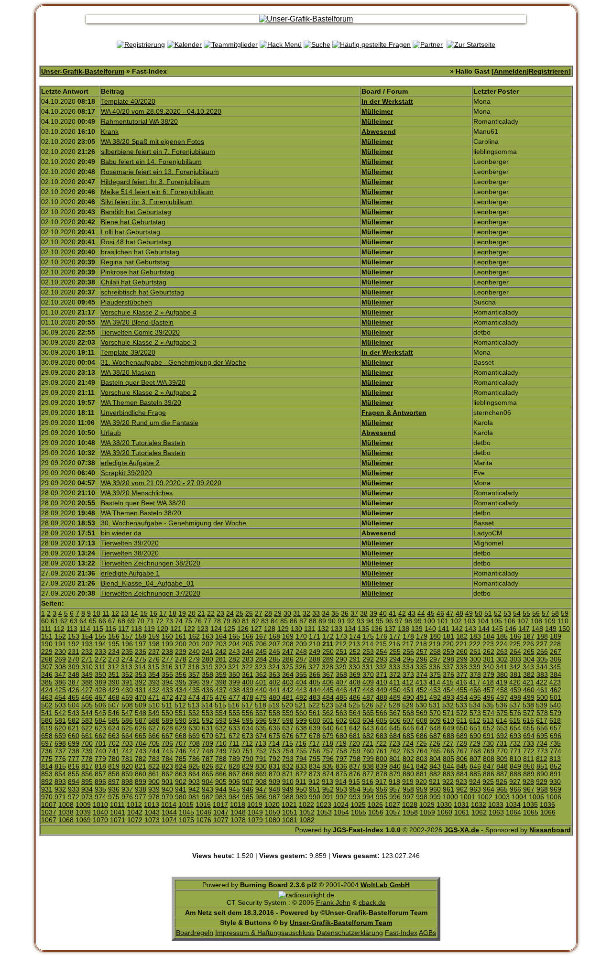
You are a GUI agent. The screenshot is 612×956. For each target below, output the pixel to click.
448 (368, 690)
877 (368, 774)
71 (150, 621)
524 (341, 705)
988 (288, 797)
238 (167, 651)
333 (394, 667)
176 (381, 636)
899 (140, 781)
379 (488, 674)
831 (274, 766)
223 (488, 644)
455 (462, 690)
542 (60, 713)
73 (169, 621)
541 (47, 713)
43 (411, 613)
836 (341, 766)
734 (541, 743)
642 (355, 728)
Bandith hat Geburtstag (136, 212)
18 (172, 613)
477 (234, 697)
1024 (341, 804)
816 (73, 766)
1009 (83, 804)
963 (475, 789)
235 (127, 651)
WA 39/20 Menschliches (137, 493)
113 (71, 628)
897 (114, 781)
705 (154, 743)
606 (395, 720)
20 (192, 613)
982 (207, 797)
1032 (478, 804)
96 (389, 621)
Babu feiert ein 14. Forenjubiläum (151, 161)
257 (421, 651)
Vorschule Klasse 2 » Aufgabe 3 (149, 342)
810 (515, 758)
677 (301, 735)
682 (368, 735)
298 (448, 659)
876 (355, 774)
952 (328, 789)
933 (73, 789)
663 (114, 735)
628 (167, 728)
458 (502, 690)
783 (154, 758)
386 (60, 682)
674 (261, 735)
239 (180, 651)
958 (408, 789)
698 (60, 743)
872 (301, 774)
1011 (117, 804)
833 (301, 766)
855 (73, 774)
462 (555, 690)
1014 (168, 804)
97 (399, 621)
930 (555, 781)
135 (363, 628)
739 (87, 751)
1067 (48, 820)
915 (354, 781)
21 (201, 613)
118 (136, 628)
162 (194, 636)
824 (180, 766)
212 (341, 644)
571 (448, 713)
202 (207, 644)
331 (367, 667)
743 (140, 751)
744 (154, 751)
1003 (502, 797)
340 (488, 667)
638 (301, 728)
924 (475, 781)
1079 (255, 820)
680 (341, 735)
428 (100, 690)
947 (261, 789)
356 (180, 674)
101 (442, 621)
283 (247, 659)
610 (448, 720)
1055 (358, 812)
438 (234, 690)
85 (284, 621)
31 (297, 613)
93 (360, 621)
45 (431, 613)
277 (167, 659)
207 (274, 644)
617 (541, 720)
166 (247, 636)
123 (202, 628)
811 (528, 758)
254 (381, 651)
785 (180, 758)
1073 (152, 820)
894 (73, 781)
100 (429, 621)
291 (355, 659)
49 (469, 613)
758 (341, 751)
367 (328, 674)
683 (381, 735)
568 (408, 713)
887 (502, 774)
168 (274, 636)
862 (167, 774)
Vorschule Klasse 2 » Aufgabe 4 (149, 312)
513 (193, 705)
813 (555, 758)
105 (496, 621)
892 (47, 781)
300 (475, 659)
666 (154, 735)
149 (551, 628)
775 (47, 758)
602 (341, 720)
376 (448, 674)
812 (541, 758)
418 (488, 682)
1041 (117, 812)
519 (274, 705)
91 (341, 621)
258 (435, 651)
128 (269, 628)
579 (555, 713)
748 (207, 751)
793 (288, 758)
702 (114, 743)
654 (515, 728)
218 (421, 644)
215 (381, 644)
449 (381, 690)
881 (421, 774)
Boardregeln (194, 932)
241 (207, 651)
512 (180, 705)
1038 (66, 812)
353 (140, 674)
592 (207, 720)
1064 (513, 812)
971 (60, 797)
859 (127, 774)
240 (194, 651)
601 (328, 720)
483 (314, 697)
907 (247, 781)
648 (435, 728)
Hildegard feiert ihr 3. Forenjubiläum (155, 181)
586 (127, 720)
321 (234, 667)
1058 (410, 812)
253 (368, 651)
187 (529, 636)
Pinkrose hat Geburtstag (138, 272)
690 (475, 735)
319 (207, 667)
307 (47, 667)
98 (408, 621)
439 (247, 690)
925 (488, 781)
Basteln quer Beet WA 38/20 (143, 503)
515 (220, 705)
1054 (341, 812)
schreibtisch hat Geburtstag (142, 292)
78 (217, 621)
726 (434, 743)
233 (100, 651)
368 (341, 674)
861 (154, 774)
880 (408, 774)
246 (274, 651)
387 (73, 682)
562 (328, 713)
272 (100, 659)
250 (328, 651)
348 (73, 674)
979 (167, 797)
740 (100, 751)
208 (288, 644)
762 (395, 751)
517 (247, 705)
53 (507, 613)
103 (469, 621)
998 (421, 797)
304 (529, 659)
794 (301, 758)
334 (408, 667)
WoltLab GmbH (385, 885)
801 (395, 758)
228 (555, 644)
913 (327, 781)
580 (47, 720)
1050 (272, 812)
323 (260, 667)
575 (502, 713)
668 (180, 735)
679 (328, 735)
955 (368, 789)
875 (341, 774)
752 (261, 751)
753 (274, 751)
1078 (238, 820)
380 (502, 674)
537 (515, 705)
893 (60, 781)
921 (434, 781)
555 (234, 713)
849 (515, 766)
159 (154, 636)
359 (221, 674)
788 (221, 758)
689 (462, 735)
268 (47, 659)
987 (274, 797)
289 (328, 659)
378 (475, 674)
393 (154, 682)
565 (368, 713)
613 (488, 720)
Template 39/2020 (128, 352)
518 (260, 705)
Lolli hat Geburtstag (130, 232)
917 (381, 781)
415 (448, 682)
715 (287, 743)
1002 (484, 797)
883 (448, 774)
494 (462, 697)
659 (60, 735)
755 (301, 751)
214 (367, 644)
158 (140, 636)
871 (288, 774)
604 (368, 720)
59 (564, 613)
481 (288, 697)
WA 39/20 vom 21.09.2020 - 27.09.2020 (161, 483)
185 (502, 636)
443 (301, 690)
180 (435, 636)
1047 (221, 812)
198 (154, 644)
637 (288, 728)
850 (529, 766)
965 (502, 789)
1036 (547, 804)
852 (555, 766)
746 (180, 751)
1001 (467, 797)
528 (394, 705)
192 (73, 644)
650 (462, 728)
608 (421, 720)
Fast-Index (401, 932)
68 (121, 621)
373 (408, 674)
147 (524, 628)
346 (47, 674)
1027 (392, 804)
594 (234, 720)
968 (542, 789)
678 (314, 735)
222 (475, 644)
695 (542, 735)
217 (408, 644)
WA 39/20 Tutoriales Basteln (143, 452)
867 (234, 774)
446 (341, 690)
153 (73, 636)
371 (381, 674)
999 (435, 797)
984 (234, 797)
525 (354, 705)
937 (127, 789)
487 (368, 697)
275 (140, 659)
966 (515, 789)
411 (394, 682)
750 (234, 751)
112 (59, 628)
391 (127, 682)
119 (149, 628)
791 (261, 758)
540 (555, 705)
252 (355, 651)
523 (327, 705)
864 (194, 774)
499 (529, 697)
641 (341, 728)
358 (207, 674)
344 (541, 667)
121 (176, 628)
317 (180, 667)
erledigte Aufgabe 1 (130, 573)
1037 (48, 812)
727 (448, 743)
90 (332, 621)
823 (167, 766)
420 (515, 682)
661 (87, 735)
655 (529, 728)
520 (287, 705)
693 (515, 735)
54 (517, 613)
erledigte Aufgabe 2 (130, 463)
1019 (254, 804)
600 (314, 720)
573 (475, 713)
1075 (186, 820)
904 (207, 781)
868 (247, 774)
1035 (530, 804)
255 (395, 651)
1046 (203, 812)
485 (341, 697)
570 (435, 713)
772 (529, 751)
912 (314, 781)
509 (140, 705)
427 (87, 690)
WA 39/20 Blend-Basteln (137, 322)
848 (502, 766)
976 (127, 797)
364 (288, 674)
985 (247, 797)
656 (542, 728)
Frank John (333, 902)
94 (370, 621)
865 (207, 774)
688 (448, 735)
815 (60, 766)
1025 (358, 804)
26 (249, 613)
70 (140, 621)
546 (114, 713)
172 (328, 636)
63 (73, 621)
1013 (151, 804)
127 (256, 628)
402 (274, 682)
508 (127, 705)
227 (541, 644)
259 (448, 651)
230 (60, 651)
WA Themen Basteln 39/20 (141, 402)
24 (230, 613)
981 (194, 797)
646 (408, 728)
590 (180, 720)
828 (234, 766)
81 (246, 621)
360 (234, 674)
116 (110, 628)
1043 (152, 812)
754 (288, 751)
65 (93, 621)
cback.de (372, 902)
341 (501, 667)
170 (301, 636)
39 (373, 613)
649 (448, 728)
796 (328, 758)
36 (345, 613)
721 (367, 743)
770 (502, 751)
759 (355, 751)
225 (515, 644)
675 (274, 735)
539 (541, 705)
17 (163, 613)
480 (274, 697)
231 (73, 651)
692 (502, 735)
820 (127, 766)
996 (395, 797)
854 (60, 774)
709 (207, 743)
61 (54, 621)
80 (236, 621)
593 (221, 720)
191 (60, 644)
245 (261, 651)
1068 (66, 820)
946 (247, 789)
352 (127, 674)
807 (475, 758)
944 (221, 789)
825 (194, 766)
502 (47, 705)
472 (167, 697)
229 (47, 651)
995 (381, 797)
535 (488, 705)
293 (381, 659)
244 (247, 651)
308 (60, 667)
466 (87, 697)
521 (300, 705)
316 (167, 667)
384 (555, 674)
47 (450, 613)
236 (140, 651)
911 (300, 781)
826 (207, 766)
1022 (306, 804)
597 (274, 720)
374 (421, 674)
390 (114, 682)
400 (247, 682)
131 (310, 628)
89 (322, 621)
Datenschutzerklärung (350, 932)
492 (435, 697)
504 (73, 705)
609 (435, 720)
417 (475, 682)
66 (102, 621)
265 (529, 651)
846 (475, 766)
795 (314, 758)
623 (100, 728)
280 (207, 659)
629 (180, 728)
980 (180, 797)
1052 (307, 812)
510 (154, 705)
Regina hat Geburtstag (135, 262)
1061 (462, 812)
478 (247, 697)
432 (154, 690)
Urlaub (111, 432)
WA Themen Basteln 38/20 (141, 513)
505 (87, 705)
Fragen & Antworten (393, 412)
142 (457, 628)
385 (47, 682)
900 (154, 781)
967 (529, 789)
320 (220, 667)
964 (488, 789)
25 (239, 613)
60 (45, 621)
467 (100, 697)
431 (140, 690)
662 (100, 735)
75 (188, 621)
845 (462, 766)
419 (501, 682)
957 (395, 789)
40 (383, 613)
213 (354, 644)
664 (127, 735)
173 (341, 636)
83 (265, 621)
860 (140, 774)
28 (268, 613)
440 (261, 690)
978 (154, 797)
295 (408, 659)
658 (47, 735)
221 (461, 644)
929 (541, 781)
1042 (134, 812)
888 (515, 774)
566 (381, 713)
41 (392, 613)
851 (542, 766)
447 (355, 690)
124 (216, 628)
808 (488, 758)
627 (154, 728)
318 (193, 667)
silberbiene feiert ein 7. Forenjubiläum (158, 151)
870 (274, 774)
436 (207, 690)
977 (140, 797)
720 (354, 743)
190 (47, 644)
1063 (496, 812)
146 (510, 628)
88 (313, 621)
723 (394, 743)
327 (314, 667)
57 (545, 613)
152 (60, 636)
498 (515, 697)
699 (73, 743)
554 (221, 713)
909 (274, 781)
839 (381, 766)
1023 (323, 804)
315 (153, 667)
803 (421, 758)
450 (395, 690)
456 (475, 690)
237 (154, 651)
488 (381, 697)
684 (395, 735)
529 (408, 705)
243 (234, 651)
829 (247, 766)
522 (314, 705)
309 (73, 667)
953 (341, 789)
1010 (100, 804)
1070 (100, 820)
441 (274, 690)
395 (180, 682)
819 (114, 766)
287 (301, 659)
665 (140, 735)
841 (408, 766)
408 (355, 682)
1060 (444, 812)
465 (73, 697)
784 (167, 758)
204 (234, 644)
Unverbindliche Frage (133, 412)
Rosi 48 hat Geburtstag (136, 242)
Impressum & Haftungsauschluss (265, 932)
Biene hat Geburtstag (133, 222)
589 (167, 720)
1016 (203, 804)
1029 (427, 804)
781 (127, 758)
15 (144, 613)
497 (502, 697)
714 (274, 743)
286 (288, 659)
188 (542, 636)
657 (555, 728)
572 (462, 713)
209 (301, 644)
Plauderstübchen (126, 302)
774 (555, 751)
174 (355, 636)
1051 (289, 812)
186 (515, 636)
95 (379, 621)
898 (127, 781)
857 (100, 774)
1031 (461, 804)
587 (140, 720)
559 (288, 713)
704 (140, 743)
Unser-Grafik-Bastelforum (82, 71)
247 (288, 651)
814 (47, 766)
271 (87, 659)
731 (501, 743)
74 (179, 621)
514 (207, 705)
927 (515, 781)
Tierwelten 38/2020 (130, 553)
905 (221, 781)
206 (261, 644)
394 (167, 682)
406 (328, 682)
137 (390, 628)
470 (140, 697)
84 (274, 621)
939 (154, 789)
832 (288, 766)
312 (113, 667)
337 (448, 667)
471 (154, 697)
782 (140, 758)
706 (167, 743)
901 (167, 781)
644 (381, 728)
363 (274, 674)
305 (542, 659)
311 (100, 667)
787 (207, 758)
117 (123, 628)
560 (301, 713)
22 (211, 613)
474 (194, 697)
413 (421, 682)
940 (167, 789)
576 (515, 713)
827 (221, 766)
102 (456, 621)
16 (153, 613)
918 (394, 781)
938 (140, 789)
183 (475, 636)
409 (368, 682)
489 (395, 697)
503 (60, 705)
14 (134, 613)
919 (408, 781)
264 (515, 651)
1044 (169, 812)
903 (194, 781)
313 (126, 667)
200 (180, 644)
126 (243, 628)
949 (288, 789)
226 (528, 644)
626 (140, 728)
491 (421, 697)
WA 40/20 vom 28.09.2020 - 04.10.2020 (161, 111)
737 (60, 751)
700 (87, 743)
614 (501, 720)
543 (73, 713)
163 (207, 636)
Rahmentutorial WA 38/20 (139, 121)
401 (261, 682)
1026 (375, 804)
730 (488, 743)
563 (341, 713)
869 (261, 774)
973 (87, 797)
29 (278, 613)
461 (542, 690)
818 (100, 766)
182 (462, 636)
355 (167, 674)
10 (96, 613)
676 (288, 735)
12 (115, 613)
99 (418, 621)
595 (247, 720)
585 (114, 720)
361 (247, 674)
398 (221, 682)
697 (47, 743)
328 (327, 667)
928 (528, 781)
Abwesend (378, 131)
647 (421, 728)
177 (395, 636)
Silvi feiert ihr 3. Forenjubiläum (147, 202)
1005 (536, 797)
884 (462, 774)
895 (87, 781)
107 (523, 621)
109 (550, 621)
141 (443, 628)
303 (515, 659)
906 (234, 781)
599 (301, 720)
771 (515, 751)
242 (221, 651)
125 (229, 628)
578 (542, 713)
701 (100, 743)
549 (154, 713)
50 (478, 613)
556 (247, 713)
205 (247, 644)
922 (448, 781)
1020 (272, 804)
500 (542, 697)
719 (341, 743)
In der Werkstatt (387, 101)
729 (475, 743)
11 (105, 613)
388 (87, 682)
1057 (393, 812)
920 (421, 781)
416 (461, 682)
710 (221, 743)
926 (501, 781)
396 (194, 682)
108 (536, 621)
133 (336, 628)
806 (462, 758)
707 (180, 743)
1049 (255, 812)
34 (325, 613)
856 (87, 774)
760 (368, 751)
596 (261, 720)
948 (274, 789)
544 (87, 713)
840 (395, 766)
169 (288, 636)
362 (261, 674)
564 (355, 713)
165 (234, 636)
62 (64, 621)
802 (408, 758)
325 (287, 667)
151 (47, 636)
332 (381, 667)
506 (100, 705)
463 (47, 697)
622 (87, 728)
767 (462, 751)
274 (127, 659)
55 (526, 613)
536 (501, 705)
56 (536, 613)
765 (435, 751)
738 (73, 751)
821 (140, 766)
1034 (513, 804)
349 (87, 674)
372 (395, 674)
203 (221, 644)
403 (288, 682)
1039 (83, 812)
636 (274, 728)
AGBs (427, 932)
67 (112, 621)
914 (341, 781)
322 (247, 667)
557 (261, 713)
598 (288, 720)
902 (180, 781)
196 (127, 644)
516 (234, 705)
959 (421, 789)
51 (488, 613)
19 (182, 613)
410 (381, 682)
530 (421, 705)
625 (127, 728)
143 (470, 628)
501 (555, 697)
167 (261, 636)
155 (100, 636)
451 (408, 690)
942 (194, 789)
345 (555, 667)
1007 (48, 804)
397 (207, 682)
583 (87, 720)
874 (328, 774)
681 (355, 735)
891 (555, 774)
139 (417, 628)
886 (488, 774)
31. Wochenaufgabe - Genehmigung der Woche (173, 362)
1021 (289, 804)
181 (448, 636)
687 (435, 735)
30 (287, 613)
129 (283, 628)
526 (367, 705)
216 (394, 644)
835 (328, 766)
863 (180, 774)
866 (221, 774)
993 (355, 797)
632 (221, 728)
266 (542, 651)
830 (261, 766)
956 (381, 789)
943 (207, 789)
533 (461, 705)
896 (100, 781)
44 (421, 613)
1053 (324, 812)
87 (303, 621)
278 (180, 659)
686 (421, 735)
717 (314, 743)
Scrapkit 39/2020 (126, 473)
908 (261, 781)
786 (194, 758)
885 (475, 774)
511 (167, 705)
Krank (110, 131)
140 (430, 628)
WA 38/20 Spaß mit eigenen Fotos (152, 141)
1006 (553, 797)
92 (351, 621)
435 (194, 690)
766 (448, 751)
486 (355, 697)
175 (368, 636)
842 (421, 766)
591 (194, 720)
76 (198, 621)
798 (355, 758)
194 (100, 644)
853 (47, 774)
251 (341, 651)
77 (207, 621)
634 (247, 728)
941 (180, 789)
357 (194, 674)
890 (542, 774)
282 (234, 659)
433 (167, 690)
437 (221, 690)
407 (341, 682)
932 (60, 789)
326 (300, 667)
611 (461, 720)
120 (162, 628)
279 (194, 659)
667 (167, 735)
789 (234, 758)
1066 (548, 812)
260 (462, 651)
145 (497, 628)
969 (555, 789)
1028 (409, 804)
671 (221, 735)
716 (300, 743)
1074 (169, 820)
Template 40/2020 (128, 101)
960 (435, 789)
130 (296, 628)
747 (194, 751)
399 (234, 682)
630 (194, 728)
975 (114, 797)
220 (448, 644)
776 (60, 758)
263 (502, 651)
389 (100, 682)
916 (367, 781)
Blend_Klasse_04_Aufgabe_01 (147, 583)
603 (355, 720)
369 (355, 674)
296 (421, 659)
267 (555, 651)
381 (515, 674)
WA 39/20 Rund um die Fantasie (149, 422)
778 (87, 758)
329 (341, 667)
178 (408, 636)
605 (381, 720)
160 (167, 636)
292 (368, 659)
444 (314, 690)
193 (87, 644)
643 (368, 728)
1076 (203, 820)
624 (114, 728)
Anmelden (510, 71)
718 (327, 743)
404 (301, 682)
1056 (375, 812)
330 (354, 667)
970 (47, 797)
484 (328, 697)
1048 (238, 812)
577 (529, 713)
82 (255, 621)
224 (501, 644)
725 (421, 743)
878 (381, 774)
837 (355, 766)
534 (475, 705)
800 (381, 758)
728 (461, 743)
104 (483, 621)
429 (114, 690)
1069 (83, 820)
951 (314, 789)
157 (127, 636)
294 (395, 659)
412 (408, 682)
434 (180, 690)
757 (328, 751)
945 (234, 789)
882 (435, 774)
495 (475, 697)
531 (434, 705)
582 (73, 720)
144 (484, 628)
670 (207, 735)
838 (368, 766)
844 (448, 766)
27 (258, 613)
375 (435, 674)
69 (131, 621)
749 (221, 751)
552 (194, 713)
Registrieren (548, 71)
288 (314, 659)
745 (167, 751)
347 (60, 674)
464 (60, 697)
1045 (186, 812)
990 (314, 797)
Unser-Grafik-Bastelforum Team (341, 922)
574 (488, 713)
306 (555, 659)
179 (421, 636)
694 (529, 735)
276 (154, 659)
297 (435, 659)
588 (154, 720)
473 (180, 697)
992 (341, 797)
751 (247, 751)
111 (46, 628)
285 (274, 659)
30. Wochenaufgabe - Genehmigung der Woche (173, 523)
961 (448, 789)
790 (247, 758)
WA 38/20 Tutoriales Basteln (143, 442)
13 (125, 613)
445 (328, 690)
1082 (307, 820)
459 (515, 690)
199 (167, 644)
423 (555, 682)
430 (127, 690)
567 (395, 713)
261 (475, 651)
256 (408, 651)
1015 (186, 804)
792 (274, 758)
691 (488, 735)
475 (207, 697)
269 (60, 659)
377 (462, 674)
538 (528, 705)
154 (87, 636)
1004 (519, 797)
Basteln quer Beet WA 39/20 (143, 382)
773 (542, 751)
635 (261, 728)
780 (114, 758)
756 (314, 751)
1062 (479, 812)
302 (502, 659)
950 (301, 789)
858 (114, 774)
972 (73, 797)
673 (247, 735)
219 (434, 644)
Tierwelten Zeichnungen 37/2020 (150, 593)
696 (555, 735)
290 (341, 659)
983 (221, 797)
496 (488, 697)
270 (73, 659)
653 (502, 728)
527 (381, 705)
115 (97, 628)
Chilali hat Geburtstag (133, 282)
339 (475, 667)
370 (368, 674)
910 (288, 781)
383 (542, 674)
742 (127, 751)
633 (234, 728)
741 (114, 751)
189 (555, 636)
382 (529, 674)
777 (73, 758)
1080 (272, 820)
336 (434, 667)
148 (537, 628)
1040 (100, 812)
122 (189, 628)
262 (488, 651)
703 (127, 743)
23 (220, 613)
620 (60, 728)
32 (306, 613)
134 (350, 628)
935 (100, 789)
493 (448, 697)
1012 (134, 804)
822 (154, 766)
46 (440, 613)
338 (461, 667)
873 (314, 774)
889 (529, 774)
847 (488, 766)
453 (435, 690)
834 (314, 766)
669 (194, 735)
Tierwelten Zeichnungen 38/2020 (150, 563)
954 (355, 789)
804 (435, 758)
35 (335, 613)
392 (140, 682)
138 (403, 628)
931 (47, 789)
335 (421, 667)
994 (368, 797)
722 (381, 743)
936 (114, 789)
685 (408, 735)
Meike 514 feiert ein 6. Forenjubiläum (157, 192)
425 (60, 690)
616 (528, 720)
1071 (117, 820)
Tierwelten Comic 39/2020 (140, 332)
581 (60, 720)
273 (114, 659)
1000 (450, 797)
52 (498, 613)
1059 (427, 812)
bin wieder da (121, 533)
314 (140, 667)
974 (100, 797)
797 (341, 758)
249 (314, 651)
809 (502, 758)
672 (234, 735)
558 (274, 713)
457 (488, 690)
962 (462, 789)
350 (100, 674)
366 (314, 674)
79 (226, 621)
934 (87, 789)
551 (180, 713)
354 (154, 674)
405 (314, 682)
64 (83, 621)
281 (221, 659)
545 (100, 713)
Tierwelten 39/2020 (130, 543)
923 (461, 781)
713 (260, 743)
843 (435, 766)
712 (247, 743)
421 (528, 682)
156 (114, 636)
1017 (220, 804)
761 (381, 751)
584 (100, 720)
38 (364, 613)
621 (73, 728)
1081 (289, 820)
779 (100, 758)
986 (261, 797)
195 (114, 644)
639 (314, 728)
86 (293, 621)
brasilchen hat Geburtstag (140, 252)
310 (87, 667)
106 (509, 621)
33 (316, 613)
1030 (444, 804)
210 (314, 644)
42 (402, 613)
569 (421, 713)
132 (323, 628)
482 (301, 697)
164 (221, 636)
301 (488, 659)
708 (194, 743)
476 (221, 697)
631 (207, 728)
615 (515, 720)
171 (314, 636)
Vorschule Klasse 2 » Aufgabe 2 (149, 392)
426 (73, 690)
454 (448, 690)
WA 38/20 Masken (128, 372)
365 (301, 674)
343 (528, 667)
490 (408, 697)
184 (488, 636)
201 (194, 644)
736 (47, 751)
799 (368, 758)
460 (529, 690)
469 (127, 697)
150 (564, 628)
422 (541, 682)
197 (140, 644)
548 (140, 713)
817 (87, 766)
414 (434, 682)
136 (376, 628)
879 (395, 774)
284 (261, 659)
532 (448, 705)
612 (475, 720)
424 (47, 690)
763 (408, 751)
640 (328, 728)
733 (528, 743)
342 (515, 667)
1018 (237, 804)
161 (180, 636)
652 (488, 728)
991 (328, 797)
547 (127, 713)
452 (421, 690)
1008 (66, 804)
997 (408, 797)
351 (114, 674)
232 (87, 651)
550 (167, 713)
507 (114, 705)
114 (84, 628)
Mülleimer (377, 111)
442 (288, 690)
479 (261, 697)
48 (459, 613)
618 (555, 720)
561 (314, 713)
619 (47, 728)
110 (562, 621)
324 (274, 667)
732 (515, 743)
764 (421, 751)
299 (462, 659)
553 (207, 713)
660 (73, 735)
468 (114, 697)
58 (555, 613)
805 (448, 758)
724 (408, 743)
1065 (530, 812)
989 (301, 797)
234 (114, 651)
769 (488, 751)
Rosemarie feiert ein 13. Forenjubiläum (160, 171)
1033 (495, 804)
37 (354, 613)
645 (395, 728)
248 (301, 651)
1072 (134, 820)
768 (475, 751)
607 (408, 720)
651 (475, 728)
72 (160, 621)
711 (234, 743)
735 (555, 743)
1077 (221, 820)
